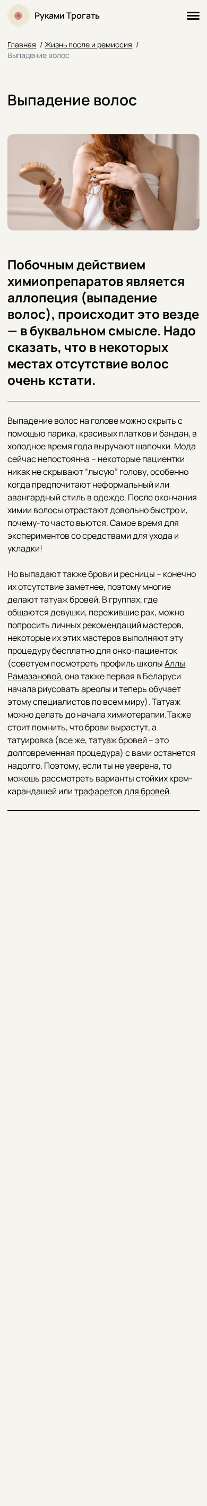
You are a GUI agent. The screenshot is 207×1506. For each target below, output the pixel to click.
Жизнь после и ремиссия (88, 44)
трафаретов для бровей (121, 791)
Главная (21, 44)
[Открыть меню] (193, 16)
